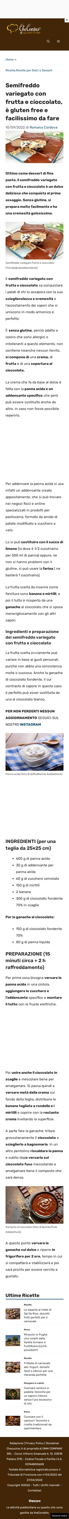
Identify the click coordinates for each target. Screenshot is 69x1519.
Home (9, 59)
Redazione (16, 1443)
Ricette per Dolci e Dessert (34, 70)
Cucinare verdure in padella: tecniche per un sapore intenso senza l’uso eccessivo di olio (38, 1395)
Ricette (10, 70)
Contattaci (34, 1490)
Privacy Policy (34, 1443)
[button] (48, 41)
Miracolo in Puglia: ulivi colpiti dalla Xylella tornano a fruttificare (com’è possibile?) (36, 1342)
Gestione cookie (59, 1516)
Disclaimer (52, 1443)
